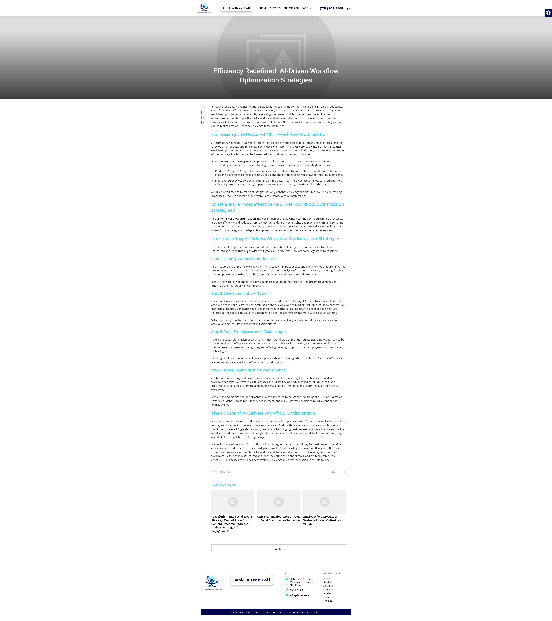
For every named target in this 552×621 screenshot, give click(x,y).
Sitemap (327, 600)
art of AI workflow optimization (236, 218)
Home (326, 578)
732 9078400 (296, 590)
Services (327, 582)
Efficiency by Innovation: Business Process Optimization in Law (324, 513)
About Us (328, 585)
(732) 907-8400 (331, 8)
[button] (548, 13)
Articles (327, 593)
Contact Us (329, 589)
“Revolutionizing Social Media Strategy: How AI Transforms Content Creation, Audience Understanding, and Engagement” (232, 513)
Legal (326, 597)
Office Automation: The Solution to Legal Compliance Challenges (278, 513)
